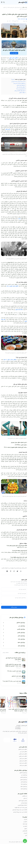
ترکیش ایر (25, 826)
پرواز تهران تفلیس (21, 629)
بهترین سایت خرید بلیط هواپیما (21, 807)
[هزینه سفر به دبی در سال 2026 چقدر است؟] (23, 682)
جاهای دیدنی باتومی (23, 756)
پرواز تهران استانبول (21, 622)
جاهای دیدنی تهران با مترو (10, 359)
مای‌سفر (24, 21)
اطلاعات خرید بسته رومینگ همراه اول (20, 810)
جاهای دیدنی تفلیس (23, 754)
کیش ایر (25, 833)
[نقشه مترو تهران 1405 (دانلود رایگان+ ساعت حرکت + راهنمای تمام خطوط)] (23, 666)
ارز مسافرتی (24, 796)
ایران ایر (25, 819)
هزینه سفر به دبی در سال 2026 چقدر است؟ (12, 681)
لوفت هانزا (25, 824)
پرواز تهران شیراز (21, 646)
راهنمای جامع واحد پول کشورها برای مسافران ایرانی (13, 658)
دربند (19, 218)
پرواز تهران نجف (21, 639)
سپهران (25, 828)
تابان (26, 835)
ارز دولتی (25, 798)
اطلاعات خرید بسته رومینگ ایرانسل (20, 812)
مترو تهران (7, 129)
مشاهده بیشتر (6, 652)
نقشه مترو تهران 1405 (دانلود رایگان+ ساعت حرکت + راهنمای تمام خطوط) (13, 665)
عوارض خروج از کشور (23, 800)
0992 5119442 (17, 727)
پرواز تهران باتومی (21, 632)
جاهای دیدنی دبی (23, 751)
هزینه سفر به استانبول (16, 676)
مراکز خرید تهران (19, 309)
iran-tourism (23, 19)
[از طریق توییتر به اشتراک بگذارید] (17, 571)
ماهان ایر (25, 821)
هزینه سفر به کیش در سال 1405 (14, 671)
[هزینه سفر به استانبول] (23, 677)
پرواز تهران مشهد (21, 642)
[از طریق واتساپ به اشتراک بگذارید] (20, 571)
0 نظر (8, 21)
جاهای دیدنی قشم (23, 765)
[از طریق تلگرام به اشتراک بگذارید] (7, 571)
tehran (19, 19)
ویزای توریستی (24, 803)
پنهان (13, 79)
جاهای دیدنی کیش (23, 758)
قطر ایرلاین (25, 831)
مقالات (23, 7)
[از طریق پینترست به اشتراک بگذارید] (10, 571)
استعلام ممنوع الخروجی (22, 805)
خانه (26, 7)
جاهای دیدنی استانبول (22, 749)
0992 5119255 (17, 729)
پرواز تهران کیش (21, 636)
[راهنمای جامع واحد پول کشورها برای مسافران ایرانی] (23, 659)
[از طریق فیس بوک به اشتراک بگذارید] (14, 571)
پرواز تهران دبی (21, 626)
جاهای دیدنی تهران (13, 58)
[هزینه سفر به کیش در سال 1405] (23, 672)
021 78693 (18, 725)
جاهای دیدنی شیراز (23, 763)
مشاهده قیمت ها (14, 53)
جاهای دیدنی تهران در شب (12, 286)
